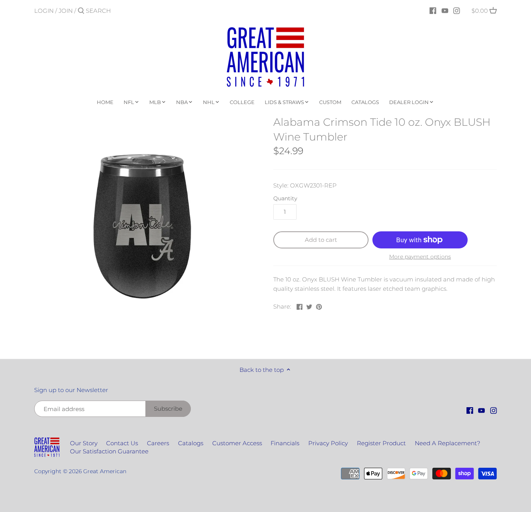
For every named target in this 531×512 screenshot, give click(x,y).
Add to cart (321, 239)
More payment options (420, 257)
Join (66, 10)
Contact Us (122, 443)
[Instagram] (456, 10)
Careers (158, 443)
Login (44, 10)
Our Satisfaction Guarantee (109, 451)
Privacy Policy (328, 443)
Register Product (381, 443)
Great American (104, 471)
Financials (285, 443)
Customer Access (237, 443)
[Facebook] (433, 10)
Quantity (285, 198)
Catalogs (190, 443)
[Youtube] (445, 10)
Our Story (84, 443)
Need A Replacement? (447, 443)
